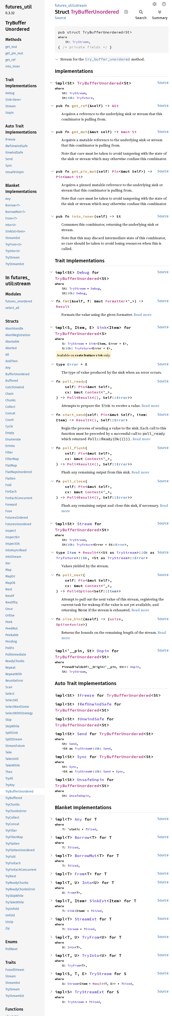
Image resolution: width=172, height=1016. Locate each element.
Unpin (103, 650)
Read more (142, 314)
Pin (115, 171)
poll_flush (74, 448)
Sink (102, 327)
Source (60, 18)
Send (82, 733)
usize (115, 619)
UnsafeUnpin (90, 779)
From (79, 873)
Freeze (87, 695)
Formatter (115, 301)
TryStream (80, 42)
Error (72, 364)
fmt (66, 301)
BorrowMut (86, 855)
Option (85, 591)
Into (87, 882)
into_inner (83, 216)
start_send (74, 414)
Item (71, 552)
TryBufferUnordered (99, 83)
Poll (71, 397)
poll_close (74, 481)
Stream (84, 523)
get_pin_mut (84, 171)
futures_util (64, 5)
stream (81, 5)
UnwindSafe (92, 718)
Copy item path (126, 12)
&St (115, 105)
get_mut (79, 132)
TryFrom (90, 937)
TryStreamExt (89, 991)
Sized (91, 829)
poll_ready (74, 381)
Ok (71, 98)
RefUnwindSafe (96, 704)
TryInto (90, 955)
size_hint (73, 619)
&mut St (129, 132)
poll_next (73, 575)
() (96, 397)
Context (93, 392)
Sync (82, 756)
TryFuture (84, 98)
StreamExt (86, 919)
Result (62, 306)
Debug (83, 272)
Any (78, 819)
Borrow (82, 837)
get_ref (79, 105)
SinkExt (98, 900)
